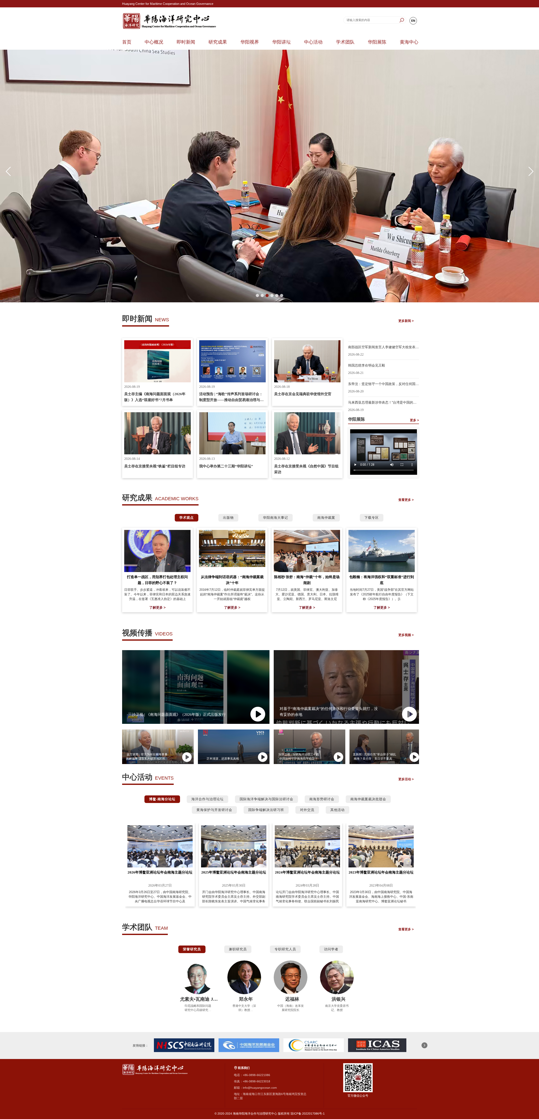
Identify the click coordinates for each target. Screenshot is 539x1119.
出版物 (228, 517)
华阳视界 (249, 42)
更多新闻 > (406, 321)
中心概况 (154, 42)
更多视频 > (406, 635)
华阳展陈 (377, 42)
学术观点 (186, 517)
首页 (126, 42)
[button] (257, 295)
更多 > (414, 420)
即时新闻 (186, 42)
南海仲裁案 (326, 517)
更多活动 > (406, 779)
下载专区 (371, 517)
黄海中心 (409, 42)
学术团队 (345, 42)
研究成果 (217, 42)
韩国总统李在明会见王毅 (366, 365)
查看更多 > (406, 499)
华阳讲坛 (281, 42)
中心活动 (313, 42)
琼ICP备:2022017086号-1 (308, 1113)
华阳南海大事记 (275, 517)
